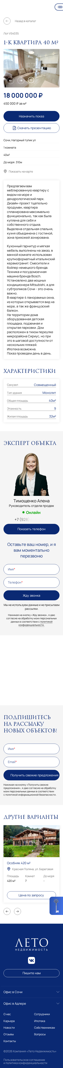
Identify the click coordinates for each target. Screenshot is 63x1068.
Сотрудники (42, 1014)
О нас (7, 1014)
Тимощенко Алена (31, 501)
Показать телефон (32, 529)
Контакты (10, 1041)
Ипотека (39, 1021)
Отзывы (9, 1034)
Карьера (9, 1021)
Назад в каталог (25, 21)
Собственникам (44, 1028)
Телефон (14, 582)
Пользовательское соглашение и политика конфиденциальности (25, 1061)
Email (11, 762)
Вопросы (40, 1034)
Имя (11, 569)
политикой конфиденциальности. (35, 623)
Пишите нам (32, 973)
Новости (9, 1028)
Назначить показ (31, 116)
